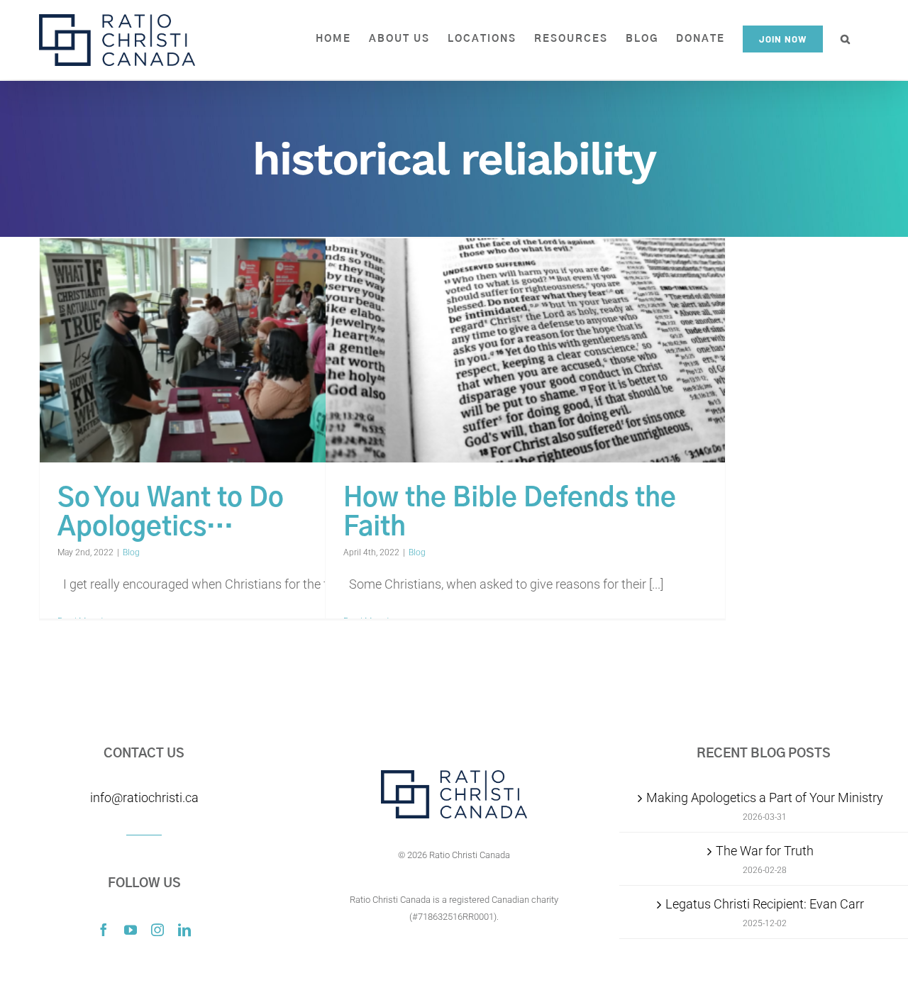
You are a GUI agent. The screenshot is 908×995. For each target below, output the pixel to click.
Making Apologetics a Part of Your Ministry (764, 797)
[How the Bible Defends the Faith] (525, 350)
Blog (131, 552)
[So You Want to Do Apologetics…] (239, 350)
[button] (846, 39)
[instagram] (157, 929)
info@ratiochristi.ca (144, 797)
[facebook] (103, 929)
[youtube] (130, 929)
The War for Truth (765, 850)
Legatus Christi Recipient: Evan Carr (764, 903)
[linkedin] (184, 929)
